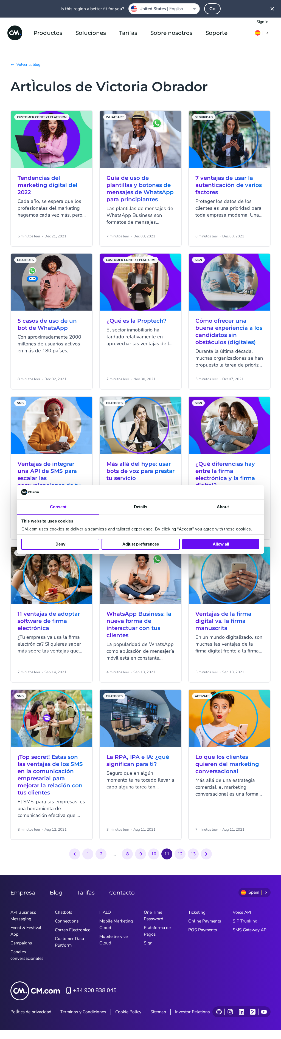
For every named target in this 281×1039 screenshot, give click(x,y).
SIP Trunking (245, 921)
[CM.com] (15, 33)
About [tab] (223, 506)
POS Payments (202, 930)
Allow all (221, 544)
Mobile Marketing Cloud (116, 924)
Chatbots (63, 912)
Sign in (262, 21)
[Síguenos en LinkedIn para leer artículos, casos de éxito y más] (241, 1012)
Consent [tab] (58, 506)
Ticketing (197, 912)
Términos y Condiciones (83, 1012)
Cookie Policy (128, 1012)
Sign (148, 943)
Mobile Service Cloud (113, 939)
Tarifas (128, 33)
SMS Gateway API (250, 930)
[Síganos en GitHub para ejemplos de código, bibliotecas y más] (218, 1012)
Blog (56, 892)
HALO (105, 912)
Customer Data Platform (69, 942)
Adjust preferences (140, 544)
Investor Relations (192, 1012)
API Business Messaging (23, 915)
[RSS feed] (252, 1012)
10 (153, 854)
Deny (60, 544)
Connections (67, 921)
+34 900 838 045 (95, 990)
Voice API (242, 912)
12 (180, 854)
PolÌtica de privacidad (30, 1012)
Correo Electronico (73, 930)
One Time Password (153, 915)
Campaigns (21, 943)
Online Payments (204, 921)
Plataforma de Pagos (157, 931)
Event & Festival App (25, 931)
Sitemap (158, 1012)
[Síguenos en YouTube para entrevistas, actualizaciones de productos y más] (263, 1012)
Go (212, 8)
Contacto (122, 892)
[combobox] (164, 8)
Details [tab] (140, 506)
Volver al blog (28, 64)
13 (193, 854)
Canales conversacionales (27, 955)
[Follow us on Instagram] (230, 1012)
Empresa (22, 892)
